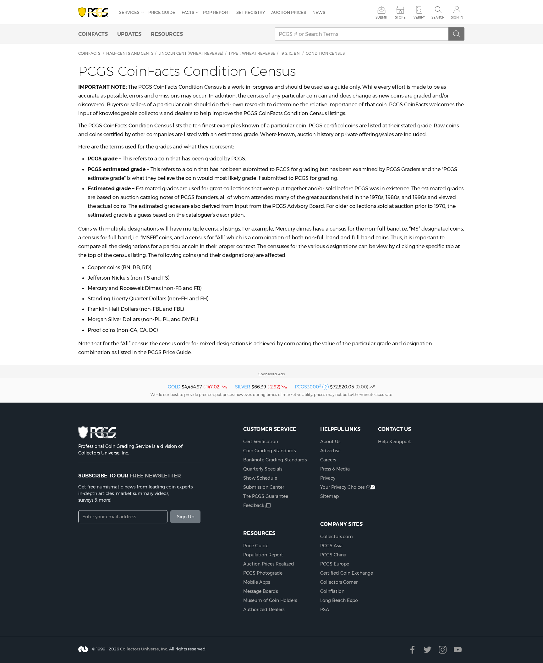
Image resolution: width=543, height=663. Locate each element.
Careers (328, 460)
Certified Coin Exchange (346, 573)
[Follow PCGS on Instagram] (442, 650)
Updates (129, 34)
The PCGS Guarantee (265, 496)
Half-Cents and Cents (129, 53)
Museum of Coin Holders (270, 600)
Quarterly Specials (262, 469)
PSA (324, 609)
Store (400, 17)
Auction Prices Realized (268, 564)
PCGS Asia (331, 546)
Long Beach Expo (339, 600)
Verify (419, 17)
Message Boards (260, 591)
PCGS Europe (334, 564)
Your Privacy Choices (342, 487)
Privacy (327, 478)
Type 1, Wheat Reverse (251, 53)
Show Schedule (260, 478)
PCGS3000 (308, 387)
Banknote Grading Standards (275, 460)
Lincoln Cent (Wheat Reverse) (190, 53)
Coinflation (332, 591)
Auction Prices (288, 12)
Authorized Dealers (263, 609)
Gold (174, 387)
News (318, 12)
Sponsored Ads (271, 374)
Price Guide (161, 12)
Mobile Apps (256, 582)
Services (129, 12)
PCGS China (333, 555)
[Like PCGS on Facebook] (412, 650)
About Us (330, 441)
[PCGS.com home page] (95, 12)
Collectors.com (336, 536)
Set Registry (250, 12)
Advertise (330, 451)
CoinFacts (93, 34)
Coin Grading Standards (269, 451)
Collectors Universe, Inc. (144, 648)
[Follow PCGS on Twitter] (427, 650)
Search (438, 17)
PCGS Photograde (262, 573)
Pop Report (216, 12)
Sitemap (329, 496)
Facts (188, 12)
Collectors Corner (339, 582)
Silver (242, 387)
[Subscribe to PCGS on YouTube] (457, 650)
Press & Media (335, 469)
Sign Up (185, 517)
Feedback (253, 505)
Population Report (263, 555)
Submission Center (263, 487)
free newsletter (155, 475)
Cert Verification (260, 441)
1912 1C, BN (290, 53)
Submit (382, 17)
